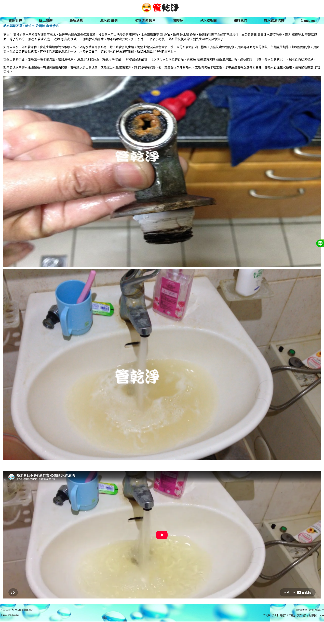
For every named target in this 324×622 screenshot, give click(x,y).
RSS (322, 615)
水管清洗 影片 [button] (145, 20)
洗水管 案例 (109, 20)
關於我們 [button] (240, 20)
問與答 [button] (178, 20)
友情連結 (313, 615)
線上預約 (46, 20)
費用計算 (15, 20)
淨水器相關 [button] (208, 20)
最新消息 (76, 20)
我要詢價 (301, 615)
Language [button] (308, 20)
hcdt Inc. (15, 615)
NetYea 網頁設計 (20, 610)
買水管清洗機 (274, 20)
